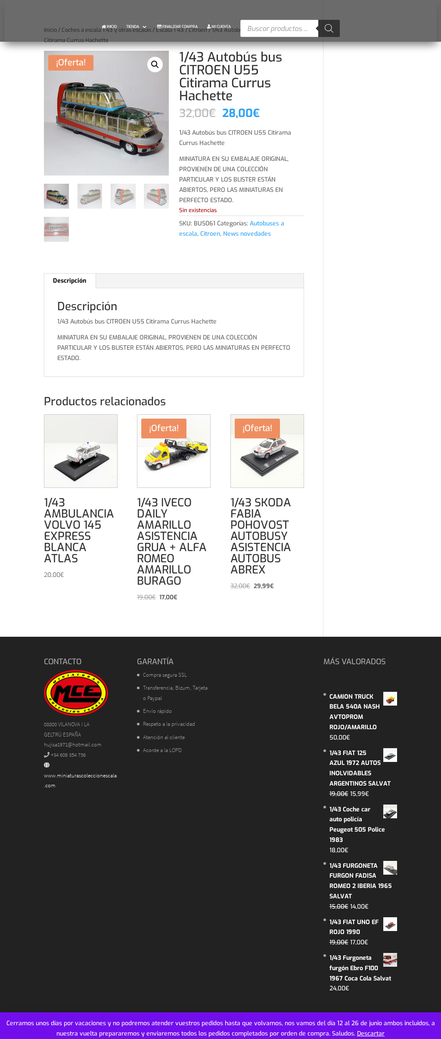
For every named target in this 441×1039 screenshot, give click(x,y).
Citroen (210, 234)
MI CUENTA (221, 26)
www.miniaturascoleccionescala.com (80, 780)
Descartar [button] (371, 1034)
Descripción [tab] (69, 281)
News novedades (247, 234)
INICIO (111, 26)
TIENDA (132, 26)
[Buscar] (329, 28)
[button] (155, 64)
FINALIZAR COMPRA (179, 26)
